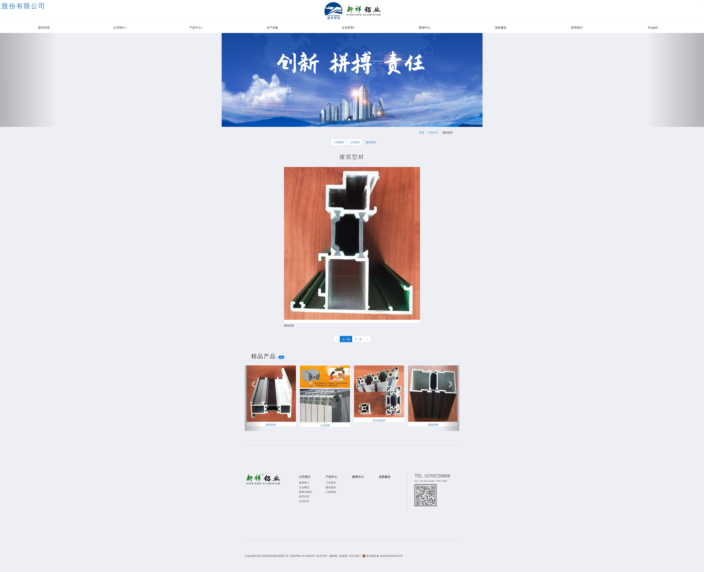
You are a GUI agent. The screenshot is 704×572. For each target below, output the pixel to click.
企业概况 (304, 487)
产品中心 (195, 27)
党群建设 (501, 27)
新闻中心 (424, 27)
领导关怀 (304, 496)
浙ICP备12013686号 (302, 556)
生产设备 (272, 27)
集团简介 (304, 482)
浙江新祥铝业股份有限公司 (352, 13)
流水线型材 (379, 420)
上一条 (346, 339)
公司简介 (119, 27)
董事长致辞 (305, 492)
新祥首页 (44, 27)
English (653, 27)
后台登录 (354, 556)
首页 (421, 132)
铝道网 (343, 556)
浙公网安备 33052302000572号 (384, 556)
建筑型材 (371, 142)
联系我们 (577, 27)
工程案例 (338, 142)
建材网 (333, 556)
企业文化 (304, 501)
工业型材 (355, 142)
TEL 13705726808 (432, 475)
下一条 (358, 339)
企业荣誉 (347, 27)
